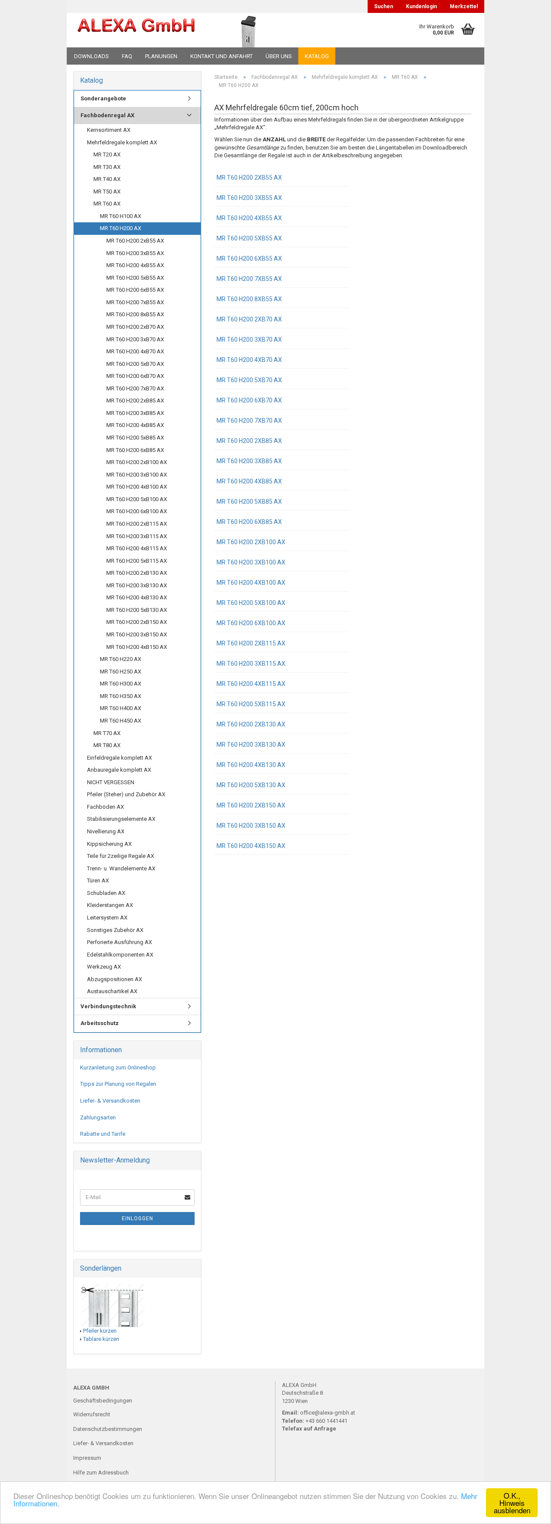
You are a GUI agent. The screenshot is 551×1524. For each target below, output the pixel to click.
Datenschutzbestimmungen (107, 1429)
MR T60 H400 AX (120, 708)
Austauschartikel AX (112, 991)
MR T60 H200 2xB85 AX (249, 440)
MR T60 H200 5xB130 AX (251, 785)
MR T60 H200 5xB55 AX (249, 238)
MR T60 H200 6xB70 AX (249, 400)
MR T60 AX (107, 203)
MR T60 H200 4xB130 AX (251, 764)
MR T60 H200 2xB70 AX (249, 319)
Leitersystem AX (107, 917)
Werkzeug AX (104, 966)
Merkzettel (464, 6)
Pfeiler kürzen (100, 1331)
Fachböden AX (105, 807)
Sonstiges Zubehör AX (115, 930)
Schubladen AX (106, 893)
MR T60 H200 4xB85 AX (249, 481)
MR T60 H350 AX (120, 696)
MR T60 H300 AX (120, 683)
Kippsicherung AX (109, 844)
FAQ (127, 56)
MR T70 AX (107, 733)
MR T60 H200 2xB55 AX (249, 177)
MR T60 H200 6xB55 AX (249, 258)
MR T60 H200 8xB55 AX (249, 299)
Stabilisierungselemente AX (121, 819)
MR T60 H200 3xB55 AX (249, 197)
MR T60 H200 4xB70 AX (249, 359)
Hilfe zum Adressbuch (101, 1472)
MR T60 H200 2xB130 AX (251, 724)
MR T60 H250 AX (120, 671)
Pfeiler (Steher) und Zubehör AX (126, 794)
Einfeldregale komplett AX (119, 757)
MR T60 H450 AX (120, 720)
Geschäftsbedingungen (102, 1400)
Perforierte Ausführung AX (119, 942)
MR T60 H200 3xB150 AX (251, 825)
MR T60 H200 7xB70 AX (249, 420)
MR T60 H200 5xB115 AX (251, 704)
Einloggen (137, 1218)
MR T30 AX (107, 167)
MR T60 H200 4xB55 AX (249, 218)
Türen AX (98, 880)
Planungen (161, 56)
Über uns (279, 56)
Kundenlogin (421, 6)
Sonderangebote (103, 98)
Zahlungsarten (98, 1117)
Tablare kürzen (101, 1339)
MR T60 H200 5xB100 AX (251, 602)
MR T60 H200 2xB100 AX (251, 542)
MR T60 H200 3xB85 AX (249, 461)
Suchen (383, 6)
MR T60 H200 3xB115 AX (251, 663)
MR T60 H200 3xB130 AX (251, 744)
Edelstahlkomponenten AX (120, 954)
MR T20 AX (107, 154)
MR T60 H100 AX (120, 216)
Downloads (91, 56)
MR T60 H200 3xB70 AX (249, 339)
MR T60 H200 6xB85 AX (249, 521)
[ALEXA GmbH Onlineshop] (136, 30)
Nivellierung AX (105, 831)
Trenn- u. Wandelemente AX (121, 868)
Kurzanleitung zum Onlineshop (118, 1067)
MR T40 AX (107, 179)
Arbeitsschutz (99, 1023)
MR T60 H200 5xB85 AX (249, 501)
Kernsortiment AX (108, 130)
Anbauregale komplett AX (119, 770)
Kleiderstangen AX (110, 905)
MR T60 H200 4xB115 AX (251, 683)
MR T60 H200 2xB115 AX (251, 643)
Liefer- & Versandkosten (110, 1100)
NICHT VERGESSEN (110, 782)
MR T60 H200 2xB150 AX (251, 805)
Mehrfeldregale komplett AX (122, 142)
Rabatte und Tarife (102, 1134)
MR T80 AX (107, 745)
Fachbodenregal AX (107, 115)
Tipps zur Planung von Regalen (118, 1084)
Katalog (317, 56)
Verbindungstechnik (108, 1006)
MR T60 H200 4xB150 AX (251, 845)
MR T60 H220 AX (120, 659)
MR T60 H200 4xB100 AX (251, 582)
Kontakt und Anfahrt (221, 56)
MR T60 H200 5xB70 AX (249, 380)
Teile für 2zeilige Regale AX (120, 856)
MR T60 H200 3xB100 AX (251, 562)
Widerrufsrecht (91, 1414)
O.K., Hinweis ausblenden (512, 1502)
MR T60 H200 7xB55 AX (249, 278)
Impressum (87, 1458)
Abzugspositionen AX (114, 979)
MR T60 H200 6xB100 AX (251, 623)
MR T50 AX (107, 191)
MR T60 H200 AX (120, 228)
